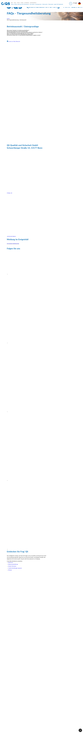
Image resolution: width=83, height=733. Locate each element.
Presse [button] (15, 2)
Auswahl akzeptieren (2, 727)
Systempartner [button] (38, 4)
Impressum (10, 562)
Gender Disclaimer (12, 566)
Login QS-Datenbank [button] (58, 4)
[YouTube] (42, 342)
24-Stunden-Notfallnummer (13, 243)
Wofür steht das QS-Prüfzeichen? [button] (21, 4)
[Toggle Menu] (80, 730)
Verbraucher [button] (45, 4)
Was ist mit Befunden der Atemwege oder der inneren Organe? (21, 33)
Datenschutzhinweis (4, 732)
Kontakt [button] (22, 2)
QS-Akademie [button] (26, 2)
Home (8, 18)
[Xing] (42, 411)
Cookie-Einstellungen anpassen (15, 568)
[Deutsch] (79, 3)
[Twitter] (19, 274)
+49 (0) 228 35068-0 (11, 236)
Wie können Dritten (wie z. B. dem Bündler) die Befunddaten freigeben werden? (24, 35)
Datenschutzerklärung (13, 564)
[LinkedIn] (42, 480)
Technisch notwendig (2, 666)
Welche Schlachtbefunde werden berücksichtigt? (18, 31)
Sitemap (10, 570)
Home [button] (12, 4)
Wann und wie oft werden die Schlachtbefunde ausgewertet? (20, 34)
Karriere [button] (18, 2)
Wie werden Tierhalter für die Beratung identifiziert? (19, 30)
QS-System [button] (32, 4)
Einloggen (75, 2)
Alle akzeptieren (2, 729)
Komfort (2, 709)
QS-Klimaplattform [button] (33, 2)
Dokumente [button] (50, 4)
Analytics (2, 679)
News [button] (12, 2)
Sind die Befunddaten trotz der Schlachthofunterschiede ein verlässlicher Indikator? (25, 32)
